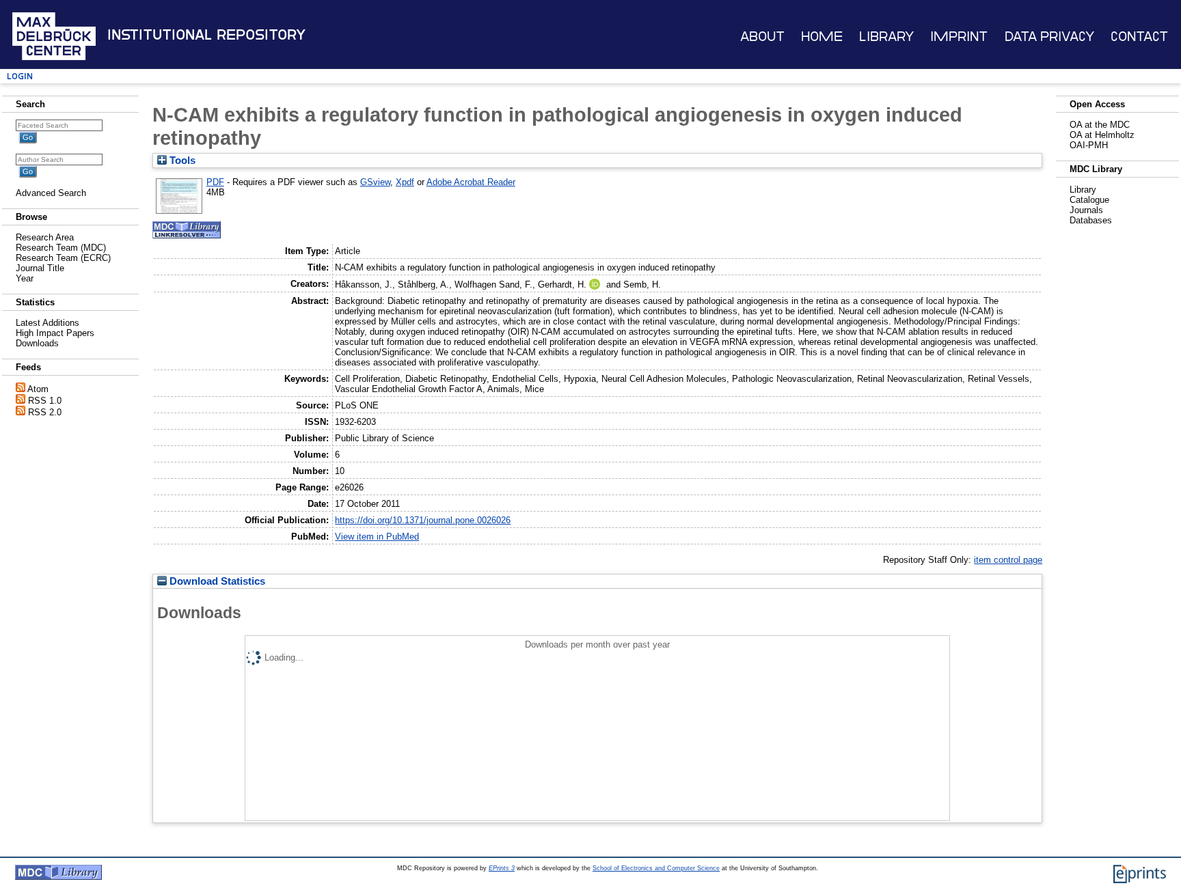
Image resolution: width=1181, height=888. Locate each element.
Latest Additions (47, 323)
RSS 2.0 (45, 412)
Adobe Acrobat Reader (470, 182)
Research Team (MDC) (61, 247)
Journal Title (40, 268)
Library (886, 36)
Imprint (959, 36)
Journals (1086, 210)
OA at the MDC (1100, 125)
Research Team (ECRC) (63, 258)
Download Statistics (216, 581)
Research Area (45, 237)
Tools (181, 160)
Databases (1091, 220)
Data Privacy (1049, 36)
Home (822, 36)
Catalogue (1089, 200)
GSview (375, 182)
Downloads (37, 343)
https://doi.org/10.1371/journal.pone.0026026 (423, 520)
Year (24, 278)
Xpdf (405, 182)
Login (20, 76)
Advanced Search (51, 193)
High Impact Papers (55, 333)
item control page (1008, 560)
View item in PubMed (377, 536)
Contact (1139, 36)
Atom (38, 389)
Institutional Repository (206, 35)
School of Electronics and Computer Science (656, 868)
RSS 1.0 (45, 401)
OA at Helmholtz (1102, 135)
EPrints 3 (502, 868)
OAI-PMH (1089, 145)
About (762, 36)
